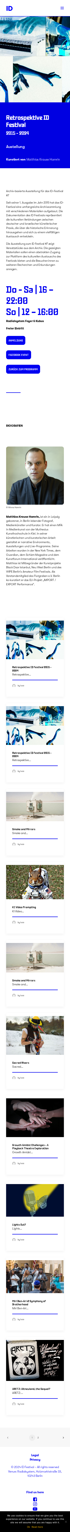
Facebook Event (18, 354)
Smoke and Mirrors (23, 829)
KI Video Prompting (24, 907)
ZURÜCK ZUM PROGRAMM (23, 369)
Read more (37, 1526)
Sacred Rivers (20, 1062)
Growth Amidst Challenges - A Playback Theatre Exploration (30, 1146)
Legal (35, 1455)
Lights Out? (19, 1224)
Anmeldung (15, 340)
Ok (28, 1526)
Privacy (35, 1459)
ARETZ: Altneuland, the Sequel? (31, 1388)
